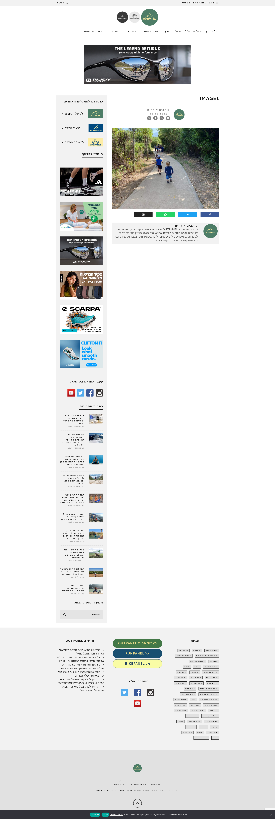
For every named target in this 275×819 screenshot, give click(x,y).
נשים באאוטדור (198, 710)
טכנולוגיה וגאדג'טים (209, 699)
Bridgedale (212, 650)
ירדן (193, 699)
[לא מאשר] (271, 814)
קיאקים (215, 727)
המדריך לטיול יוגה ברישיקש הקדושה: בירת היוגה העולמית (73, 588)
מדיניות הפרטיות (116, 814)
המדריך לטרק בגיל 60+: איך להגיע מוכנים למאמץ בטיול (73, 516)
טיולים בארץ (173, 31)
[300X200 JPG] (81, 181)
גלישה (197, 667)
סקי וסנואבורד (212, 721)
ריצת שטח (191, 727)
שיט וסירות (187, 732)
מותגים (103, 31)
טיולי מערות (181, 683)
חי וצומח (194, 672)
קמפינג (203, 727)
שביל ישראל (213, 732)
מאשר (105, 814)
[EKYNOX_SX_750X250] (137, 64)
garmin (197, 650)
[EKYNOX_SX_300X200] (81, 250)
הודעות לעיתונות (211, 672)
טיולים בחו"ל (193, 31)
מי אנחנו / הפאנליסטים (204, 3)
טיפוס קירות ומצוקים (209, 694)
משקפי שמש (180, 705)
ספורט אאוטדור (151, 31)
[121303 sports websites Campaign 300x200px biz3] (81, 216)
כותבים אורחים (158, 109)
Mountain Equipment (207, 656)
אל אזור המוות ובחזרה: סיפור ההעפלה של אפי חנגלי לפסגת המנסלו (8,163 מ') (72, 440)
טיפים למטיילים (188, 694)
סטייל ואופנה (180, 710)
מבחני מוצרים (180, 699)
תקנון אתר (126, 790)
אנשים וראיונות (211, 667)
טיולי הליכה (180, 677)
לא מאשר (95, 814)
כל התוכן (211, 31)
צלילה (180, 721)
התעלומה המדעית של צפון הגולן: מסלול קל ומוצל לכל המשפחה (72, 571)
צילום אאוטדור (194, 721)
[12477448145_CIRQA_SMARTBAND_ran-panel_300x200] (81, 284)
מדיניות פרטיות (106, 790)
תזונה (215, 738)
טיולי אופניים (212, 677)
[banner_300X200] (81, 353)
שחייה (199, 732)
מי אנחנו (88, 31)
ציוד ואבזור (129, 31)
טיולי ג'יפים (196, 677)
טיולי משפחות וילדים (209, 688)
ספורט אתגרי (192, 716)
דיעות (186, 667)
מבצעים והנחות (211, 705)
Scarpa (214, 661)
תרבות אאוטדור (201, 738)
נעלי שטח (214, 710)
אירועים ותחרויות (197, 661)
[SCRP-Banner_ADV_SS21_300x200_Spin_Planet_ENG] (81, 319)
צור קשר (186, 3)
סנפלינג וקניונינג (210, 716)
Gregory (183, 650)
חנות (115, 31)
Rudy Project (184, 656)
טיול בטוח (181, 672)
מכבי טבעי (195, 705)
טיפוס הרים (190, 688)
